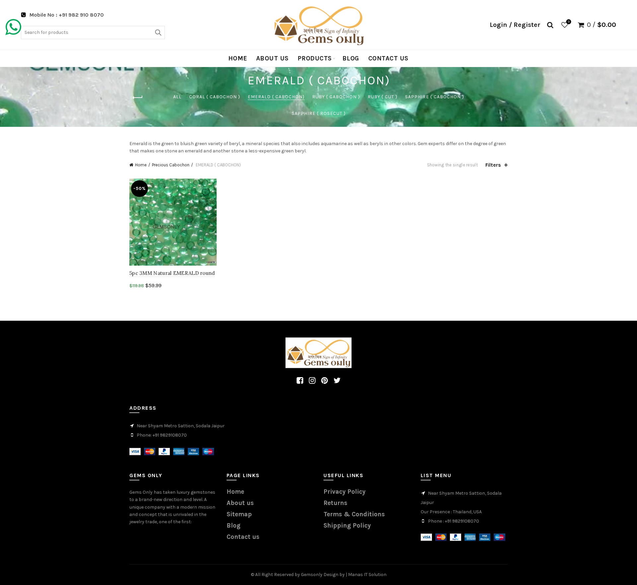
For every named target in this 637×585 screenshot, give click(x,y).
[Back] (137, 97)
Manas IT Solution (367, 574)
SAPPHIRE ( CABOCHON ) (434, 97)
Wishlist (569, 22)
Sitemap (239, 514)
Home (237, 58)
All (177, 97)
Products (315, 58)
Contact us (388, 58)
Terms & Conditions (354, 514)
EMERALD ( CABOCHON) (276, 97)
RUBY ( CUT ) (382, 97)
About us (272, 58)
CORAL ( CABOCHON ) (214, 97)
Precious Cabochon (170, 164)
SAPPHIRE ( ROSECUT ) (319, 113)
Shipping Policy (347, 525)
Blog (350, 58)
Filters (493, 165)
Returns (335, 503)
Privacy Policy (344, 491)
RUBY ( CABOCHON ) (336, 97)
